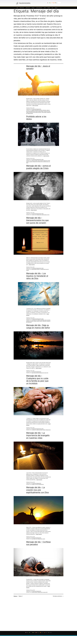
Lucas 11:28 (36, 484)
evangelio (33, 484)
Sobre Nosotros (22, 7)
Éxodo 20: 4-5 (45, 160)
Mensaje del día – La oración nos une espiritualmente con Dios (37, 490)
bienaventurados (34, 269)
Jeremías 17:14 (46, 111)
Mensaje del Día (28, 7)
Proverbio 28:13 (45, 592)
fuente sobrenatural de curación (33, 111)
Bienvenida (34, 159)
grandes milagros (40, 111)
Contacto (56, 7)
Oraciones (33, 7)
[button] (60, 8)
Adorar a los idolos (34, 160)
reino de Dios (30, 322)
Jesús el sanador (44, 112)
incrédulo (44, 429)
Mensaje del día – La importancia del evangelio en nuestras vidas (38, 435)
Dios (32, 538)
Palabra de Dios (40, 161)
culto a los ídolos (40, 160)
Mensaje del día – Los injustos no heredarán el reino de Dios (37, 276)
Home (17, 7)
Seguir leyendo (35, 105)
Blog (52, 7)
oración (44, 538)
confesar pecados (34, 592)
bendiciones (44, 110)
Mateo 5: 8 (38, 269)
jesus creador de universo (37, 112)
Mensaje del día (35, 161)
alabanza (33, 110)
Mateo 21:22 (35, 538)
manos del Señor (36, 372)
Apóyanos (48, 7)
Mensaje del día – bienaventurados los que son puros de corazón (37, 220)
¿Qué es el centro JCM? (39, 7)
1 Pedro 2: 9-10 (34, 214)
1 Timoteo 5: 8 (34, 429)
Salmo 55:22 (46, 372)
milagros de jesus (30, 113)
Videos (45, 7)
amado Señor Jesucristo (38, 110)
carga (32, 372)
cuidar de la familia (39, 429)
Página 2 (21, 596)
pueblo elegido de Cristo (45, 214)
